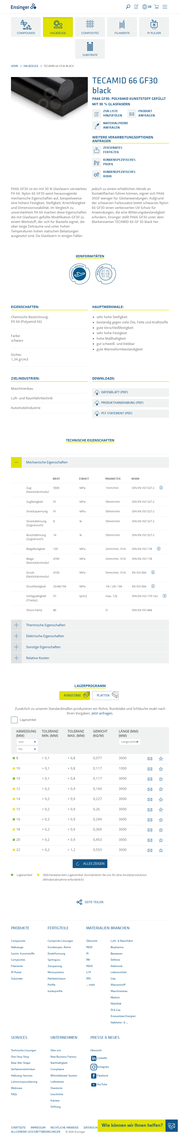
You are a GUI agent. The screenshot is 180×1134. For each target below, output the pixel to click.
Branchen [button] (120, 928)
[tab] (90, 462)
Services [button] (19, 1038)
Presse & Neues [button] (105, 1038)
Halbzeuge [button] (58, 33)
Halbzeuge (30, 66)
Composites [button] (90, 33)
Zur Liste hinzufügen (112, 113)
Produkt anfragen (146, 113)
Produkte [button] (20, 928)
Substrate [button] (90, 55)
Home (14, 66)
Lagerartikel (28, 720)
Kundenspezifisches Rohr (119, 174)
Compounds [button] (26, 33)
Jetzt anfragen (102, 713)
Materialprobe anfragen (115, 125)
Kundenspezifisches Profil (119, 162)
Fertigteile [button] (58, 928)
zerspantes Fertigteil (112, 150)
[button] (165, 7)
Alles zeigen (93, 863)
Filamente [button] (122, 33)
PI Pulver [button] (154, 33)
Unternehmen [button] (63, 1038)
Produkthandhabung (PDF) (122, 403)
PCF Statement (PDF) (116, 413)
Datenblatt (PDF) (114, 392)
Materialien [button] (98, 928)
